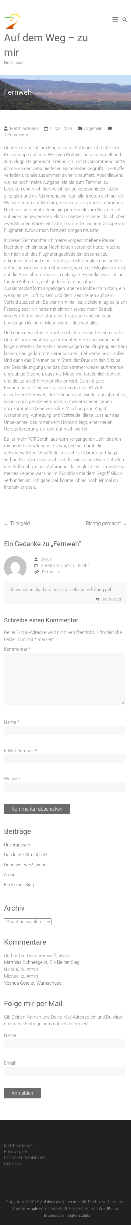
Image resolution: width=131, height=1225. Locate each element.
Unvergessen (17, 845)
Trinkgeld (17, 523)
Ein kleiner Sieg (19, 884)
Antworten (112, 599)
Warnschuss (49, 983)
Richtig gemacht (106, 523)
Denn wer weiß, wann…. (27, 865)
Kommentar (17, 649)
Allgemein (93, 128)
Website (12, 779)
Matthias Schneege (23, 962)
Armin (10, 874)
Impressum (54, 1215)
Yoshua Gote (17, 983)
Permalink (51, 571)
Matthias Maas (24, 128)
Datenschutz (79, 1215)
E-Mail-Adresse (20, 750)
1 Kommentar (17, 134)
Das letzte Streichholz (25, 854)
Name (11, 722)
